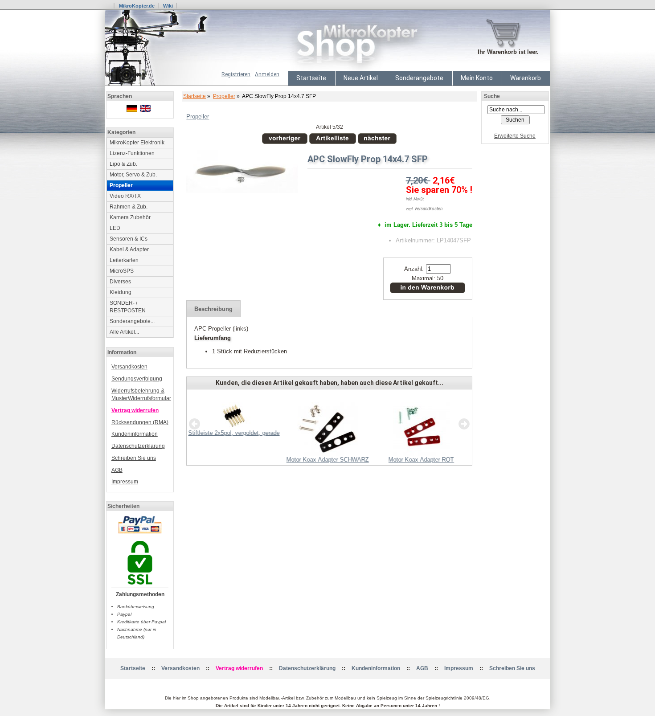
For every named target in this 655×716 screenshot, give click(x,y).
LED (115, 228)
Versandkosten (129, 367)
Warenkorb (525, 78)
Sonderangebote (419, 78)
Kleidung (120, 292)
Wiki (168, 5)
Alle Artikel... (124, 332)
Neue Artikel (361, 78)
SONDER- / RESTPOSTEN (128, 307)
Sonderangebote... (132, 321)
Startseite (311, 78)
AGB (117, 470)
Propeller (224, 96)
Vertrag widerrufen (135, 410)
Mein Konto (477, 78)
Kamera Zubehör (130, 217)
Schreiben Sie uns (133, 458)
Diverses (120, 281)
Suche (492, 96)
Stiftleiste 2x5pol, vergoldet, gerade (234, 433)
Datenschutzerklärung (138, 446)
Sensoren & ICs (128, 239)
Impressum (124, 482)
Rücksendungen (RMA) (139, 422)
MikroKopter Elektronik (137, 142)
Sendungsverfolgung (136, 379)
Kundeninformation (134, 434)
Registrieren (235, 74)
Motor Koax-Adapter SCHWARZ (328, 459)
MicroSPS (122, 271)
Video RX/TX (125, 196)
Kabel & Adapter (129, 249)
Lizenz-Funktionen (132, 153)
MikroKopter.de (137, 5)
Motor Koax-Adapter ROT (421, 459)
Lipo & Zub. (123, 164)
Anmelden (267, 74)
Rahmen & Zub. (128, 207)
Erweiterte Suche (515, 136)
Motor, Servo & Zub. (133, 175)
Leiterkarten (124, 260)
